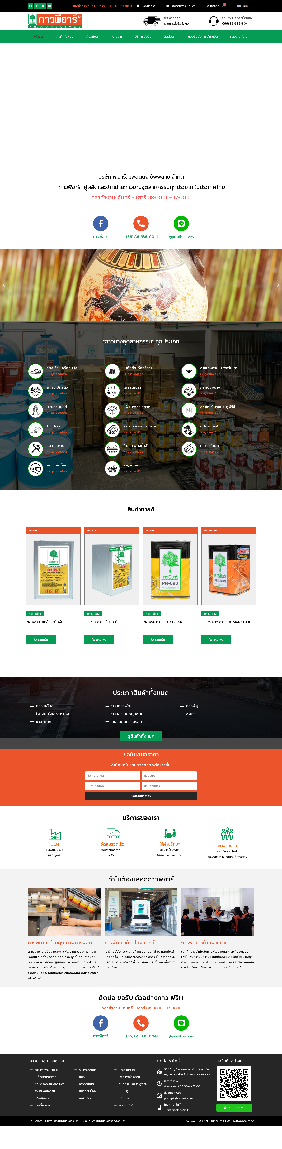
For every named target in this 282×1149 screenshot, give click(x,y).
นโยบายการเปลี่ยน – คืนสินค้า (77, 1121)
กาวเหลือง (35, 613)
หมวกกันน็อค (57, 465)
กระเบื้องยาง (210, 387)
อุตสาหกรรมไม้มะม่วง (140, 426)
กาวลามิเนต (209, 445)
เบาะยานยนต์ (57, 406)
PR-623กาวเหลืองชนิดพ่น (44, 621)
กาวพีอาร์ (100, 236)
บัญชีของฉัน (149, 6)
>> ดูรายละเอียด (57, 374)
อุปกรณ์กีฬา (210, 426)
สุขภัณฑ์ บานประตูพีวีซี (217, 406)
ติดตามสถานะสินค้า (183, 6)
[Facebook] (30, 6)
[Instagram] (37, 6)
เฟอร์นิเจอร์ (133, 387)
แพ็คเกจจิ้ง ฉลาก (137, 406)
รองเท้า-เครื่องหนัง (62, 367)
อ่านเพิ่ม (43, 640)
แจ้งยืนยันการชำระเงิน (203, 36)
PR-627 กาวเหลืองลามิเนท (103, 621)
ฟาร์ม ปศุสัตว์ (57, 387)
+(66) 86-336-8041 (141, 236)
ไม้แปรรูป (54, 426)
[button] (141, 736)
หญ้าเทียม (131, 465)
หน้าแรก (38, 36)
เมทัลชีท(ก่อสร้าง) (138, 367)
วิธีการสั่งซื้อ (143, 36)
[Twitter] (43, 6)
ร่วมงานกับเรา (239, 36)
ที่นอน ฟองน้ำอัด (137, 445)
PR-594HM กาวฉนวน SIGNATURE (226, 621)
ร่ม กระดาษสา (57, 445)
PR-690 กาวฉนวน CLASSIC (163, 621)
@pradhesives (181, 236)
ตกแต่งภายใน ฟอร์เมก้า (219, 367)
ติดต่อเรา (170, 36)
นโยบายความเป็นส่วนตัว (43, 1121)
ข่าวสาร (117, 36)
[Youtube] (49, 6)
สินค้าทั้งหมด (64, 36)
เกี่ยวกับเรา (93, 36)
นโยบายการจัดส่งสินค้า (111, 1121)
